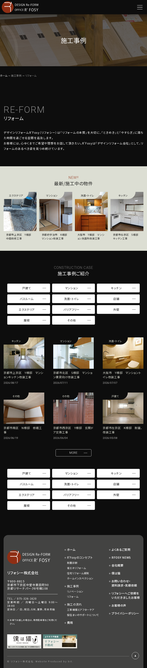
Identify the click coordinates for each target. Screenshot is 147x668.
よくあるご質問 (121, 549)
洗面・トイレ (71, 299)
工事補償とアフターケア (80, 609)
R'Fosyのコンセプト (80, 557)
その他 (71, 320)
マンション (71, 288)
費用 (70, 622)
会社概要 (118, 565)
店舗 (116, 299)
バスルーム (27, 299)
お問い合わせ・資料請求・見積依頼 (124, 583)
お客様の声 (119, 605)
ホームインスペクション (80, 578)
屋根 (27, 320)
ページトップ (135, 655)
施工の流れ (74, 604)
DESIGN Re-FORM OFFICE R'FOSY (20, 7)
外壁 (116, 309)
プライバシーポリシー (125, 613)
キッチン (116, 288)
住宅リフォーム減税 (78, 573)
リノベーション (75, 591)
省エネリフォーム (76, 568)
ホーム (4, 75)
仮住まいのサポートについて (83, 615)
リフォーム (73, 596)
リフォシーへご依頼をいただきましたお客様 (126, 595)
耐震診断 (72, 563)
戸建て (26, 288)
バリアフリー (71, 309)
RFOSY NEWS (121, 557)
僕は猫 (116, 573)
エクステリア (27, 309)
